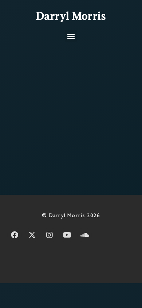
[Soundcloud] (84, 235)
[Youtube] (67, 235)
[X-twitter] (32, 235)
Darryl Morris (71, 17)
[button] (71, 36)
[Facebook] (14, 235)
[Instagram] (49, 235)
